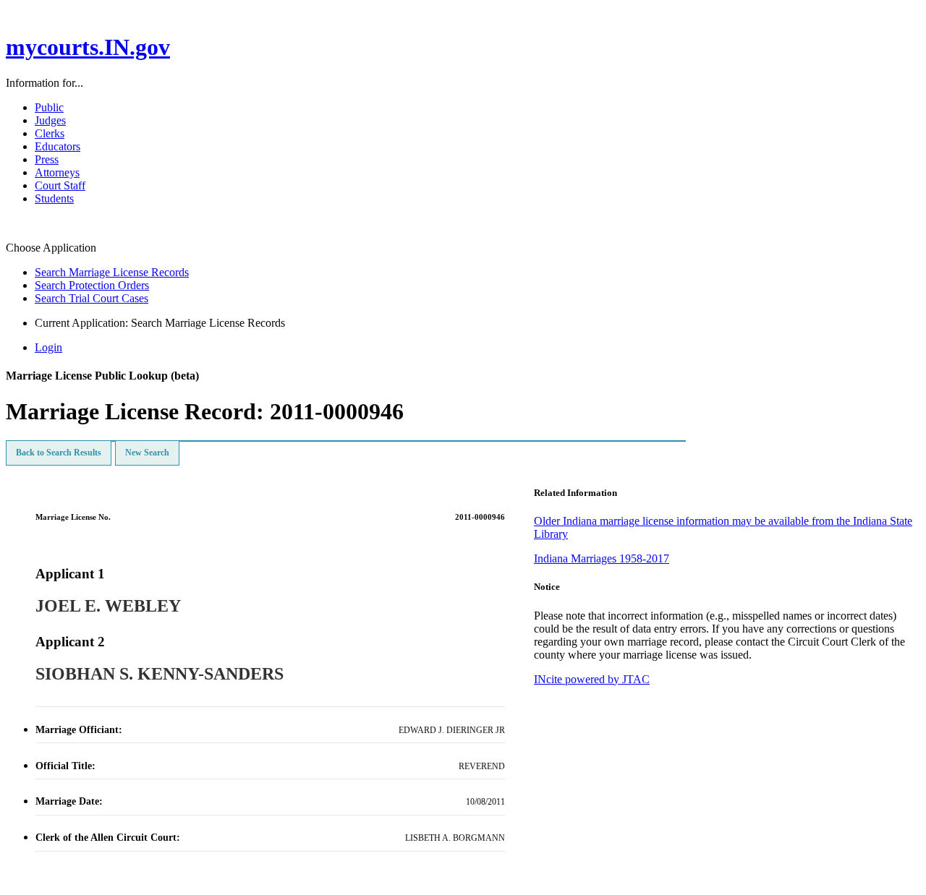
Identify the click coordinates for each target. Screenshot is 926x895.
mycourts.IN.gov (88, 47)
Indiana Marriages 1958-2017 (601, 558)
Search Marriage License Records (112, 272)
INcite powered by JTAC (592, 679)
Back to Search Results (58, 453)
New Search (147, 453)
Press (47, 159)
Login (48, 347)
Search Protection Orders (92, 285)
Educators (57, 146)
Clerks (49, 133)
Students (54, 198)
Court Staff (60, 185)
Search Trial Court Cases (91, 298)
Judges (50, 120)
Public (49, 107)
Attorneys (57, 172)
